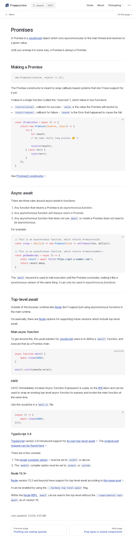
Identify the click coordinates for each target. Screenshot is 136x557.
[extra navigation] (129, 5)
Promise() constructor (30, 176)
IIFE (100, 388)
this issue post (112, 480)
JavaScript (35, 38)
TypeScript (18, 441)
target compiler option (34, 460)
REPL (34, 495)
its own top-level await (81, 441)
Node (58, 307)
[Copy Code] (119, 77)
